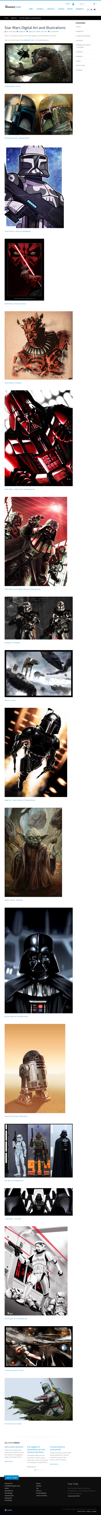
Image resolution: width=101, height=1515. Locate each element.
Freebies (80, 70)
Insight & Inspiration (83, 36)
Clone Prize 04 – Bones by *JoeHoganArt (18, 231)
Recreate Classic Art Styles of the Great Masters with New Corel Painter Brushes (60, 1466)
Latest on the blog (41, 1514)
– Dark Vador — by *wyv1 (13, 1219)
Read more (8, 1480)
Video (79, 61)
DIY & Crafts (81, 65)
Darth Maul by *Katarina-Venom (15, 304)
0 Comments (54, 31)
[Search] (94, 3)
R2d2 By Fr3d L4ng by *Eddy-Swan (16, 1116)
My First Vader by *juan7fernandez (16, 1016)
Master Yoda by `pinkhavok (14, 900)
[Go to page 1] (35, 1488)
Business (80, 40)
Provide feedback (41, 1511)
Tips (37, 1506)
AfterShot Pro (9, 1502)
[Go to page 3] (39, 1488)
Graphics (80, 56)
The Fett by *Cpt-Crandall (13, 1424)
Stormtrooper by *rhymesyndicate (16, 1319)
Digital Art (22, 31)
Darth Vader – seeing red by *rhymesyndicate (20, 489)
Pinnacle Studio (9, 1514)
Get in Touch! (12, 1495)
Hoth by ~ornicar (10, 700)
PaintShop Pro (9, 1509)
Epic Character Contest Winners (15, 1463)
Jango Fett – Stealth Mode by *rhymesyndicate (20, 800)
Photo (79, 27)
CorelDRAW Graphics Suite (12, 1504)
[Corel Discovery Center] (13, 6)
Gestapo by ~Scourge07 (12, 643)
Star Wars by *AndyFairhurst (14, 1181)
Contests (80, 52)
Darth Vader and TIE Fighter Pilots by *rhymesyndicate (23, 589)
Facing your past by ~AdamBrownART (17, 138)
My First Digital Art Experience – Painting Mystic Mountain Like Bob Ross (37, 1466)
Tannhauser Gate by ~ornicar (14, 1370)
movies (38, 31)
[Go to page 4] (42, 1488)
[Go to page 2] (37, 1488)
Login (68, 4)
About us (39, 1509)
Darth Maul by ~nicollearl (13, 383)
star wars (44, 31)
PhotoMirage (8, 1511)
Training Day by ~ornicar (13, 86)
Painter (7, 1506)
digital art (32, 31)
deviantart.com (29, 40)
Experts (38, 1502)
